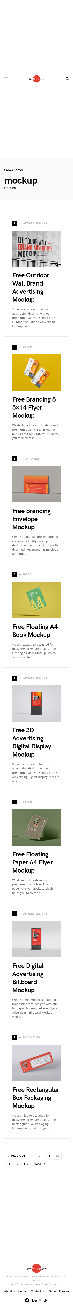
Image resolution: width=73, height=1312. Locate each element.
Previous (18, 1155)
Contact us (37, 1291)
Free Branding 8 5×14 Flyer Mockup (34, 408)
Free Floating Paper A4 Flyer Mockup (32, 862)
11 (48, 1155)
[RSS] (45, 1300)
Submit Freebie (59, 1291)
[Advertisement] (36, 36)
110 (26, 1164)
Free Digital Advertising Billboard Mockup (27, 978)
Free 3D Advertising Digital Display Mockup (31, 742)
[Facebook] (27, 1300)
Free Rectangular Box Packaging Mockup (35, 1098)
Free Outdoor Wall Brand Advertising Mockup (30, 288)
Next (37, 1164)
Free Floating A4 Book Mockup (35, 631)
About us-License (15, 1291)
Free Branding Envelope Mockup (31, 519)
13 (8, 1164)
